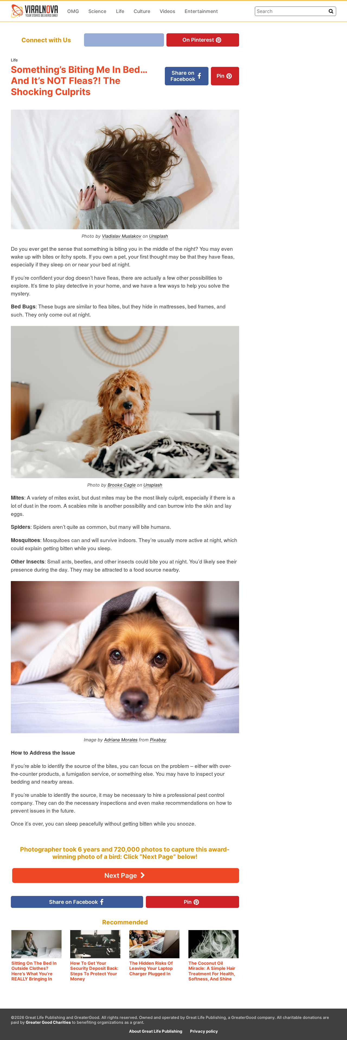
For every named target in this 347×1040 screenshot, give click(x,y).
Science (97, 11)
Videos (167, 11)
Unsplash (158, 236)
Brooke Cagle (122, 485)
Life (120, 11)
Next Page (121, 875)
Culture (142, 11)
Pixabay (158, 739)
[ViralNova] (34, 11)
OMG (73, 11)
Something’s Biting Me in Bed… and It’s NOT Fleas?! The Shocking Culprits (79, 80)
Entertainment (201, 11)
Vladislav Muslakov (121, 236)
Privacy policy (204, 1031)
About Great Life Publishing (155, 1031)
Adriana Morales (120, 739)
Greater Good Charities (48, 1022)
